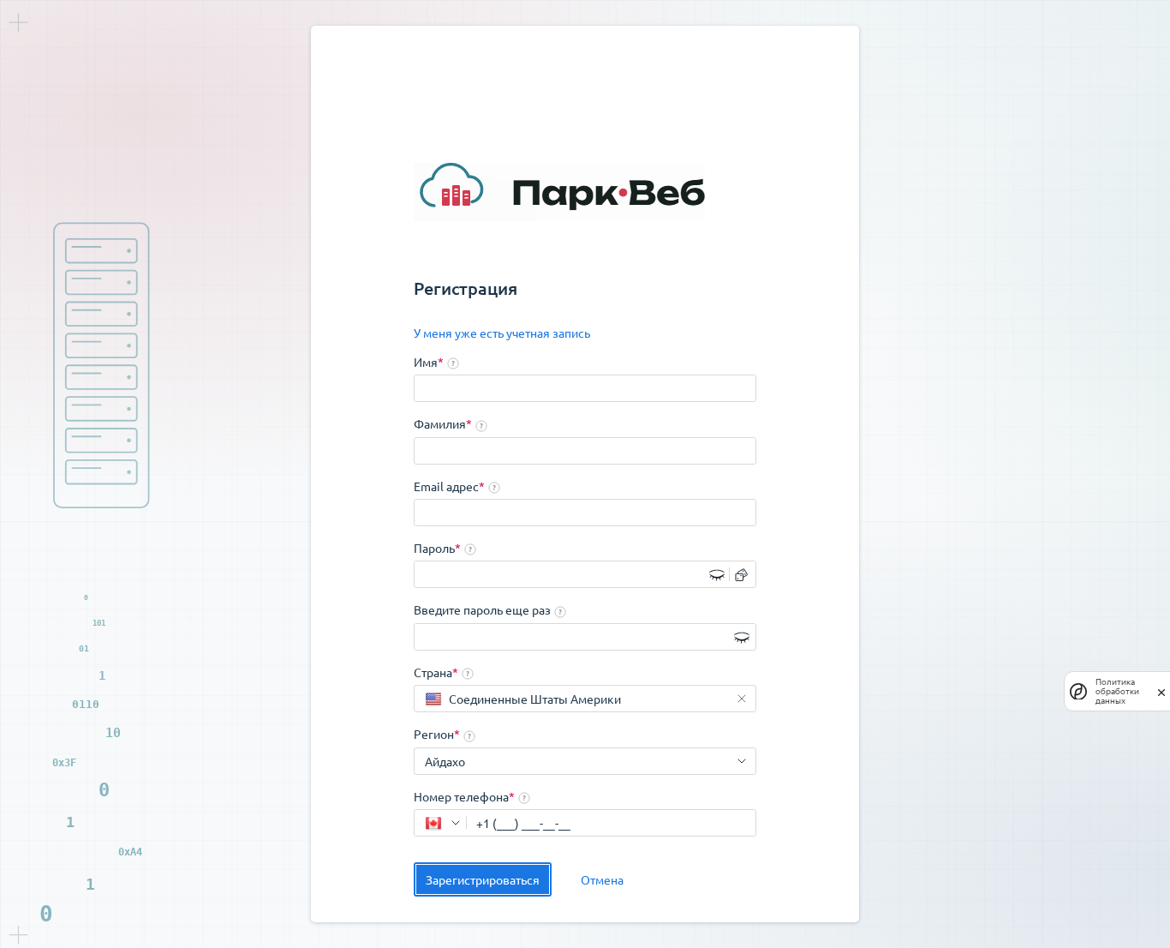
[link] (502, 333)
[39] (440, 823)
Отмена (602, 879)
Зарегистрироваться (483, 879)
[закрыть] (1161, 691)
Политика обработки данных (1117, 691)
